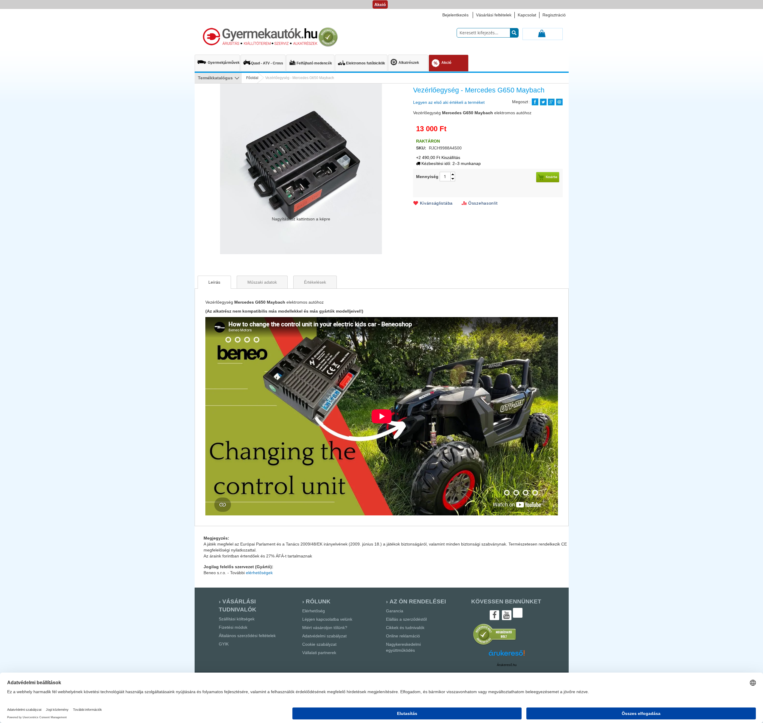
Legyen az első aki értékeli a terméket (449, 102)
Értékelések (315, 282)
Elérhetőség (313, 610)
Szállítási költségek (237, 619)
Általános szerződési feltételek (247, 635)
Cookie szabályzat (319, 644)
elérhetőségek (259, 572)
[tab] (214, 282)
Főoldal (252, 78)
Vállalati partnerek (319, 652)
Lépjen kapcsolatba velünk (327, 619)
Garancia (394, 610)
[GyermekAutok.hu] (270, 37)
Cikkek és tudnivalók (405, 627)
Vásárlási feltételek (493, 15)
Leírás (214, 282)
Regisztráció (554, 15)
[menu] (382, 64)
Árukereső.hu (507, 665)
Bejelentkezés (455, 15)
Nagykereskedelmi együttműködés (403, 647)
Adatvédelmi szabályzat (324, 636)
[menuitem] (217, 60)
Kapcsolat (527, 15)
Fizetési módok (233, 627)
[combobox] (488, 33)
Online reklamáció (403, 636)
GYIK (224, 644)
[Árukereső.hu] (494, 644)
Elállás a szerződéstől (406, 619)
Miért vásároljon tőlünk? (324, 627)
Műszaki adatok (262, 282)
